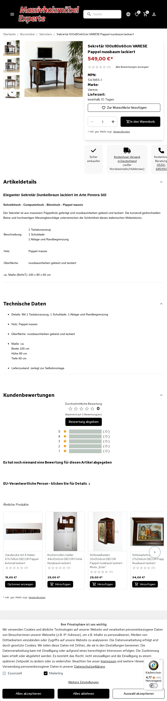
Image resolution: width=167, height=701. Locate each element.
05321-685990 (161, 167)
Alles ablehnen (83, 693)
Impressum (108, 661)
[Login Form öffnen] (154, 14)
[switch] (153, 685)
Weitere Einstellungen (83, 682)
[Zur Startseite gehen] (49, 14)
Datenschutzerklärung (89, 666)
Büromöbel (27, 34)
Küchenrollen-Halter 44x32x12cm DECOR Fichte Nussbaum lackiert (64, 559)
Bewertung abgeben (84, 422)
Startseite (9, 34)
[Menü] (160, 660)
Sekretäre (45, 34)
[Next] (12, 92)
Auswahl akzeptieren (139, 693)
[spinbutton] (102, 122)
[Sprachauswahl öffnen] (128, 14)
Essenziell (15, 673)
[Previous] (12, 46)
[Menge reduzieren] (92, 122)
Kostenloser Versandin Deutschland (127, 159)
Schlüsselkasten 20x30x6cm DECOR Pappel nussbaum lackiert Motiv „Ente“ (106, 561)
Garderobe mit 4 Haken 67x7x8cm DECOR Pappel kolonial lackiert (21, 559)
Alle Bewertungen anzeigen (132, 67)
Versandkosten (121, 131)
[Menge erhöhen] (113, 122)
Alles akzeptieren (28, 693)
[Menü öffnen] (12, 14)
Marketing (56, 673)
